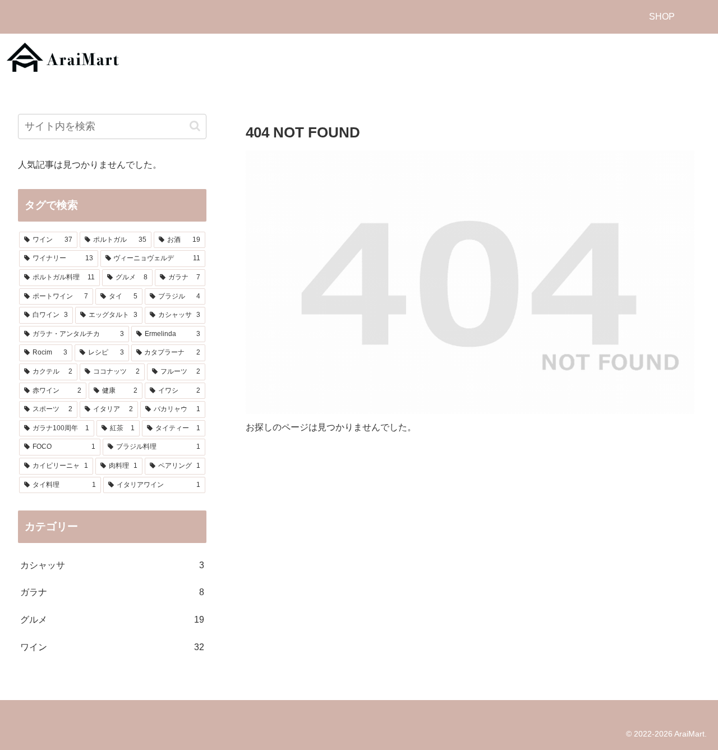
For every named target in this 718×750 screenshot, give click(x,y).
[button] (195, 125)
